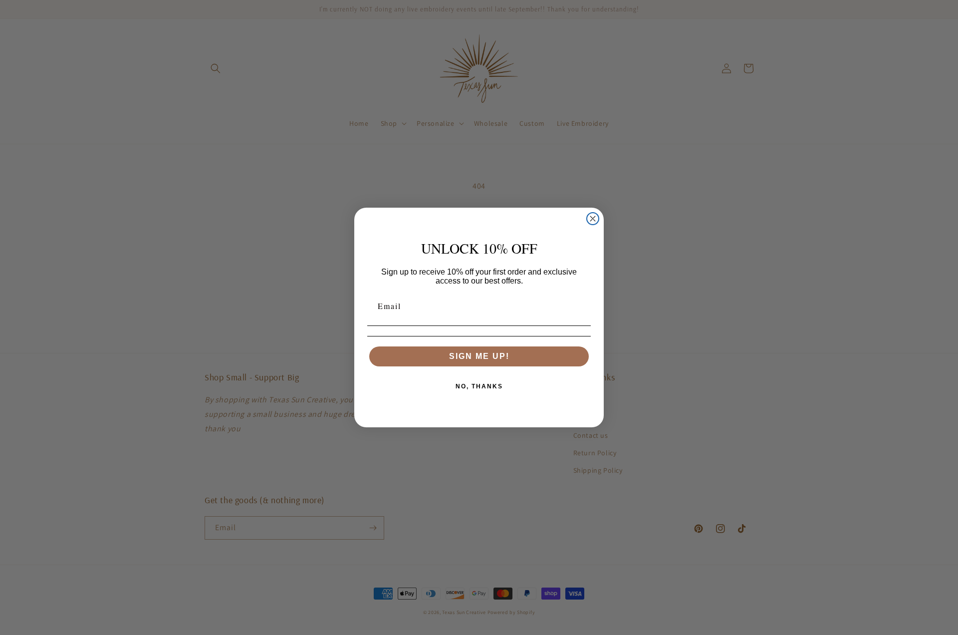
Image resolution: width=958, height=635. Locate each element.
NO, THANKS (479, 386)
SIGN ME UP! (479, 356)
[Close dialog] (593, 219)
